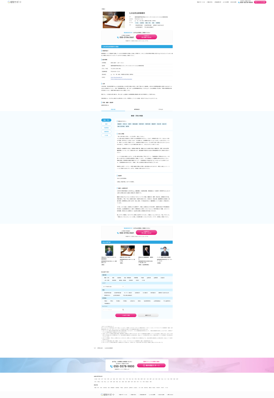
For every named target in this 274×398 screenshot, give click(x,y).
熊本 (138, 381)
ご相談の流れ (210, 2)
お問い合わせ (170, 394)
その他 (106, 135)
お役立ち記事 (233, 2)
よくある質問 (226, 2)
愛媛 (123, 381)
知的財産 (146, 387)
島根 (114, 381)
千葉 (127, 379)
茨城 (130, 379)
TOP (95, 348)
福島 (114, 379)
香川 (120, 381)
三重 (147, 379)
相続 (106, 124)
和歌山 (98, 381)
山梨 (153, 379)
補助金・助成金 (152, 387)
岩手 (102, 379)
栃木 (133, 379)
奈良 (95, 381)
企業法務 (126, 387)
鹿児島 (147, 381)
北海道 (95, 379)
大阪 (168, 379)
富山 (162, 379)
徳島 (117, 381)
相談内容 (113, 109)
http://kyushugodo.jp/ (116, 77)
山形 (111, 379)
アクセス (161, 109)
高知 (126, 381)
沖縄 (150, 381)
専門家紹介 (137, 109)
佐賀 (132, 381)
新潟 (156, 379)
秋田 (108, 379)
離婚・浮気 (106, 120)
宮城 (105, 379)
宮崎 (144, 381)
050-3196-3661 (127, 37)
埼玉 (124, 379)
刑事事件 (158, 387)
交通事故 (106, 127)
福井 (159, 379)
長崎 (135, 381)
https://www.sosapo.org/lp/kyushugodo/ (121, 79)
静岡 (142, 379)
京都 (171, 379)
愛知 (139, 379)
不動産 (121, 387)
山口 (108, 381)
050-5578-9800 (246, 2)
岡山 (105, 381)
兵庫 (174, 379)
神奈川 (120, 379)
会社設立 (135, 387)
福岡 (129, 381)
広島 (102, 381)
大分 (141, 381)
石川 (165, 379)
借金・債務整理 (111, 387)
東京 (117, 379)
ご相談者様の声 (217, 2)
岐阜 (145, 379)
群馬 (136, 379)
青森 (99, 379)
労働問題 (106, 131)
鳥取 (111, 381)
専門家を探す (100, 348)
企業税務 (131, 387)
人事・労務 (140, 387)
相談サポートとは (201, 2)
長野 (150, 379)
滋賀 (177, 379)
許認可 (162, 387)
